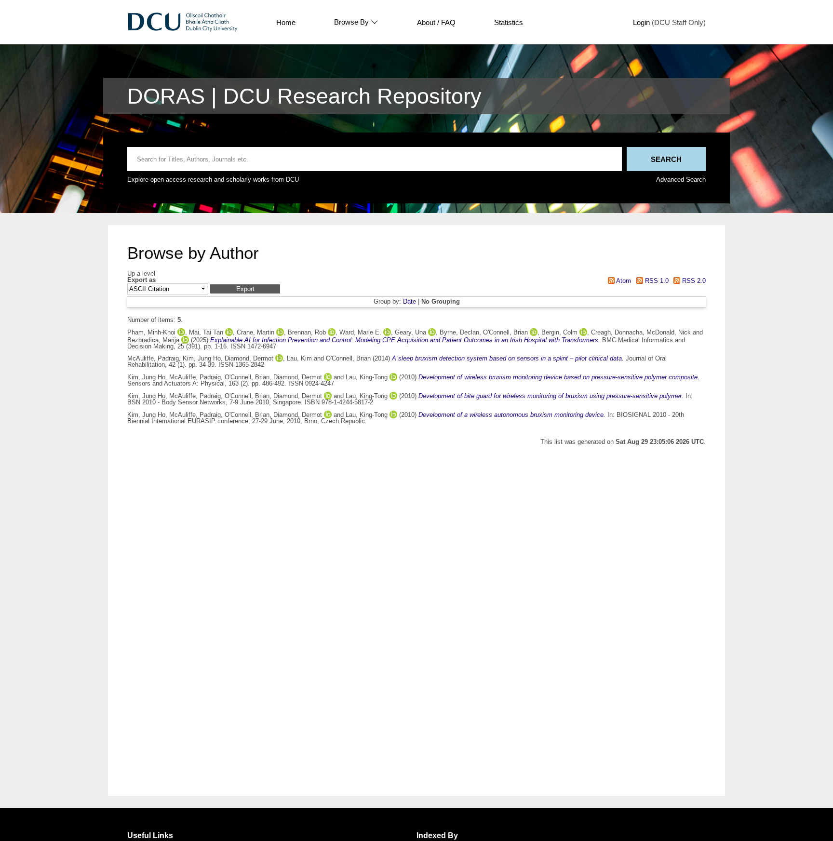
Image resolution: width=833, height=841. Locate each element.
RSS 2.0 (693, 280)
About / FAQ (436, 22)
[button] (245, 289)
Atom (623, 280)
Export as (141, 280)
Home (286, 22)
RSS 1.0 (655, 280)
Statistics (508, 22)
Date (409, 301)
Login (641, 22)
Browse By (351, 22)
